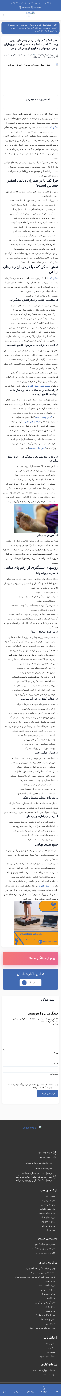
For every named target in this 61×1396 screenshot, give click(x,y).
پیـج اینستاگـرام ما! (42, 958)
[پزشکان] (30, 1387)
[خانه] (56, 1387)
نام (56, 1053)
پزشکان (30, 1391)
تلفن (5, 1391)
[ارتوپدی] (44, 1388)
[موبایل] (16, 1387)
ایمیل (55, 1063)
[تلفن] (5, 1387)
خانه (55, 25)
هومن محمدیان (9, 55)
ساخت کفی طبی (32, 422)
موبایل (17, 1391)
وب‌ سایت (54, 1074)
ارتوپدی (44, 1391)
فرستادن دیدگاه (47, 1093)
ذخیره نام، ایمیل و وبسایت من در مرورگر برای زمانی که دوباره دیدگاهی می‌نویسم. (30, 1085)
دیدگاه (55, 1024)
